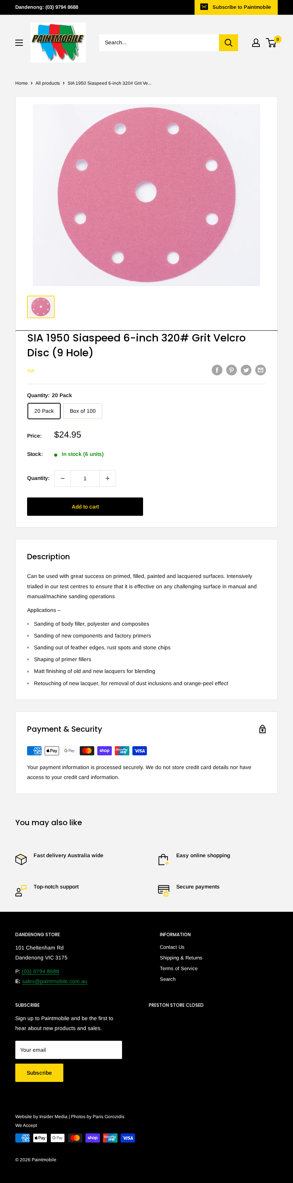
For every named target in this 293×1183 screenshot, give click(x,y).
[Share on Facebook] (217, 370)
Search (167, 979)
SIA (30, 370)
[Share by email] (260, 370)
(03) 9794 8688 (40, 971)
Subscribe (39, 1073)
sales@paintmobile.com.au (54, 981)
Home (21, 83)
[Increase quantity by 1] (108, 478)
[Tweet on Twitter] (246, 370)
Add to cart (85, 507)
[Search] (228, 42)
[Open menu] (19, 43)
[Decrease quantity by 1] (63, 478)
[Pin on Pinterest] (231, 370)
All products (47, 83)
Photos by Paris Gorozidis (97, 1116)
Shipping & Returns (181, 958)
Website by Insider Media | (43, 1116)
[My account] (256, 43)
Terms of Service (179, 968)
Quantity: (38, 478)
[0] (271, 42)
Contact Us (172, 947)
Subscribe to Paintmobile (242, 7)
